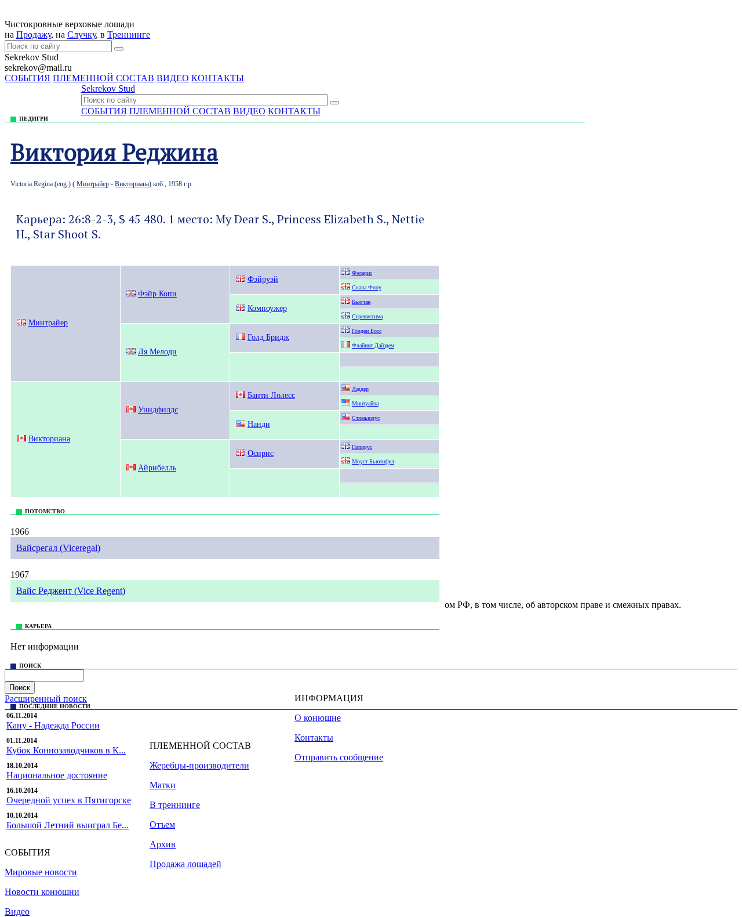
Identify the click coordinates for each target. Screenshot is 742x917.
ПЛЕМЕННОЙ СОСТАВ (103, 78)
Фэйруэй (263, 279)
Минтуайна (365, 403)
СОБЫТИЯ (27, 78)
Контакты (313, 737)
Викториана (132, 184)
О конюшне (317, 718)
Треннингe (128, 34)
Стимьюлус (366, 418)
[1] (118, 48)
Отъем (162, 824)
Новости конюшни (42, 892)
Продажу (33, 34)
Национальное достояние (56, 775)
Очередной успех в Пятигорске (68, 800)
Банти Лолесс (271, 395)
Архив (163, 844)
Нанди (259, 424)
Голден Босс (366, 331)
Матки (163, 785)
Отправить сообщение (338, 757)
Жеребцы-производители (199, 765)
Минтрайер (93, 184)
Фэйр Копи (157, 293)
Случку (81, 34)
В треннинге (175, 805)
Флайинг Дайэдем (373, 345)
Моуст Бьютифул (373, 461)
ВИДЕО (173, 78)
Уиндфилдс (158, 409)
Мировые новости (41, 872)
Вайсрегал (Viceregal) (58, 548)
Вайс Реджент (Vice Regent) (70, 591)
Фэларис (362, 273)
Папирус (362, 447)
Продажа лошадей (185, 864)
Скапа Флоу (366, 287)
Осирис (261, 453)
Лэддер (360, 389)
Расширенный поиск (46, 699)
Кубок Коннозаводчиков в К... (66, 750)
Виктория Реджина (114, 151)
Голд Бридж (268, 337)
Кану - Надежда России (53, 725)
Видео (17, 911)
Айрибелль (157, 467)
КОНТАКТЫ (217, 78)
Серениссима (367, 316)
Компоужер (267, 308)
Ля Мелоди (157, 351)
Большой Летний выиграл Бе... (67, 825)
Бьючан (361, 302)
